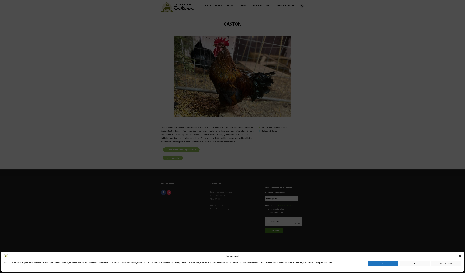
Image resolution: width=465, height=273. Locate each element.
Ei (414, 263)
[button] (460, 256)
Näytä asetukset (446, 263)
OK (383, 263)
